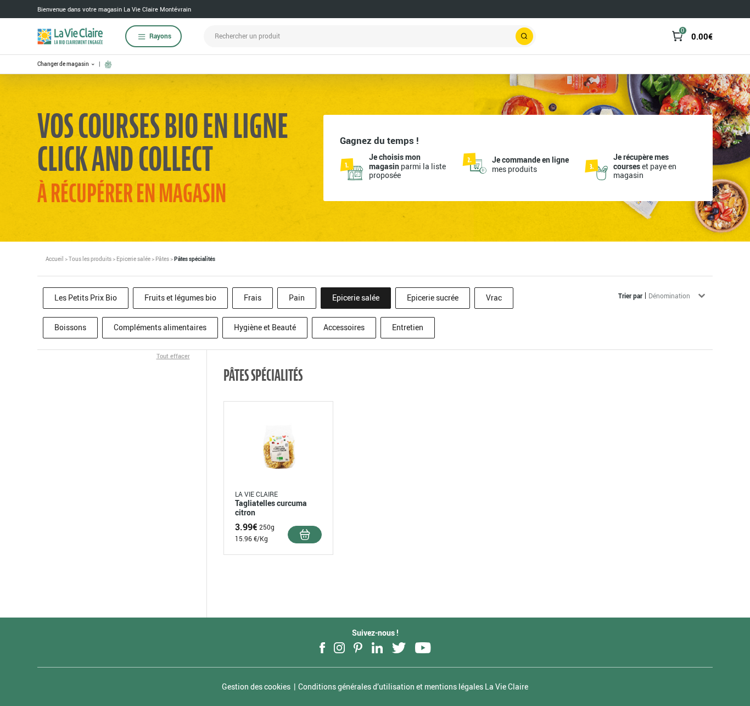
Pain (297, 297)
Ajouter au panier (305, 534)
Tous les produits (90, 259)
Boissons (70, 327)
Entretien (407, 327)
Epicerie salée (133, 259)
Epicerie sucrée (432, 297)
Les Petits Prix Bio (85, 297)
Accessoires (344, 327)
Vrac (494, 297)
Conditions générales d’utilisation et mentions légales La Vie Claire (413, 686)
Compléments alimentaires (160, 327)
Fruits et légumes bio (180, 297)
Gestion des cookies (256, 686)
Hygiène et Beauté (265, 327)
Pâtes (162, 259)
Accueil (55, 259)
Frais (252, 297)
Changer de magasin (63, 64)
